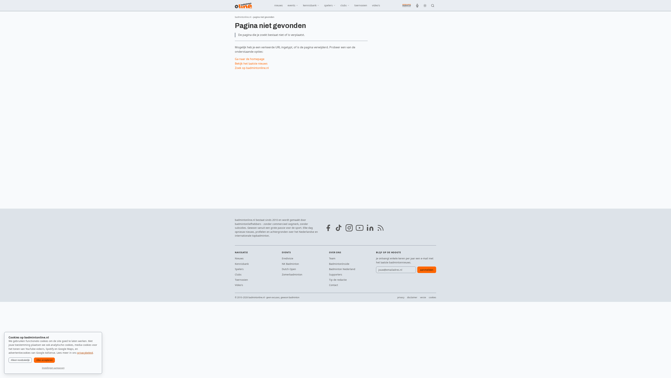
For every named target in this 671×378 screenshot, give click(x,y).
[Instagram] (349, 228)
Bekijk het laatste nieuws (251, 63)
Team (332, 258)
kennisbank (309, 5)
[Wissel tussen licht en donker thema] (424, 5)
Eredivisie (287, 258)
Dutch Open (289, 269)
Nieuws (239, 258)
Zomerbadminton (292, 274)
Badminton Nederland (342, 269)
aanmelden (426, 269)
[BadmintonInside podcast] (417, 5)
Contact (333, 285)
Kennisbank (242, 263)
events (291, 5)
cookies (432, 297)
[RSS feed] (380, 228)
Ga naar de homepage (249, 59)
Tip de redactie (338, 279)
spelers (328, 5)
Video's (239, 285)
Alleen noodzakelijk (20, 360)
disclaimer (412, 297)
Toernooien (241, 279)
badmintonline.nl (243, 17)
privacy (400, 297)
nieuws (278, 5)
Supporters (335, 274)
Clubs (238, 274)
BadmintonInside (339, 263)
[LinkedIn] (370, 228)
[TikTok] (338, 228)
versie (423, 297)
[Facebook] (328, 228)
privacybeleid (85, 352)
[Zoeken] (432, 5)
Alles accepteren (44, 360)
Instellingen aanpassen (53, 367)
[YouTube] (359, 228)
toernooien (360, 5)
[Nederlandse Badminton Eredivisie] (406, 5)
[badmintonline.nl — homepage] (243, 5)
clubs (343, 5)
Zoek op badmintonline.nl (252, 68)
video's (376, 5)
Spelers (239, 269)
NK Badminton (290, 263)
